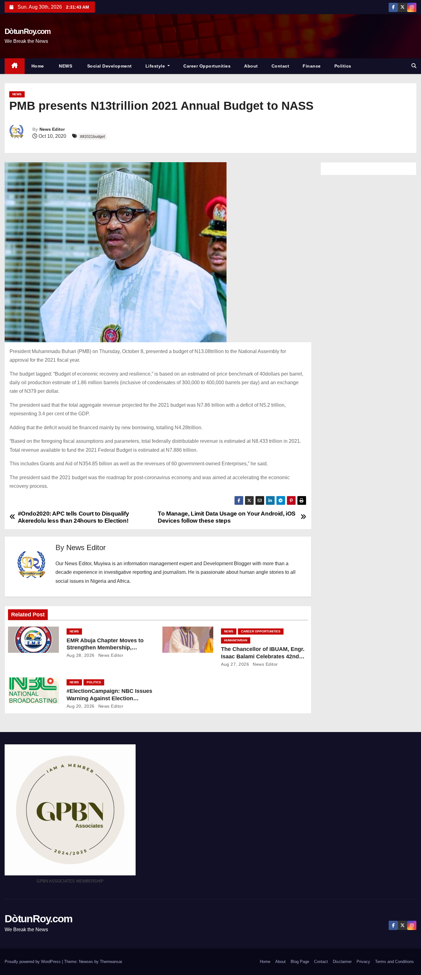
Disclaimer (342, 961)
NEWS (65, 66)
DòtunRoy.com (28, 31)
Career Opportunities (207, 66)
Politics (342, 66)
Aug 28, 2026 (81, 655)
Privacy (363, 961)
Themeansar (111, 961)
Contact (280, 66)
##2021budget (92, 136)
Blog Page (300, 961)
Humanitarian (235, 640)
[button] (413, 65)
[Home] (15, 66)
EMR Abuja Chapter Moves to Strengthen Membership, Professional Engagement (105, 647)
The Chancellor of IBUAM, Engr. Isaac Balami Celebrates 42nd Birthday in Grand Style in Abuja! (264, 656)
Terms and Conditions (394, 961)
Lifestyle (155, 66)
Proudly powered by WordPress (33, 961)
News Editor (52, 129)
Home (37, 66)
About (251, 66)
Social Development (109, 66)
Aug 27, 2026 (235, 664)
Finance (312, 66)
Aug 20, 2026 (81, 706)
